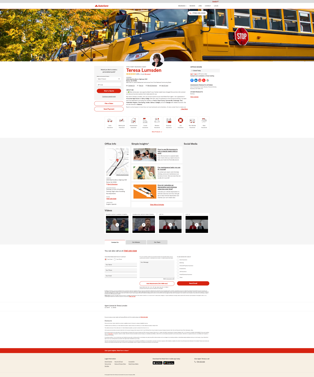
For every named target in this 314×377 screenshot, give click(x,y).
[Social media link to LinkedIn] (196, 80)
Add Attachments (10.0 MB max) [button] (157, 283)
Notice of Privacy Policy (120, 364)
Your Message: (145, 262)
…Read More (184, 109)
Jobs (200, 6)
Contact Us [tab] (114, 242)
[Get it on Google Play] (168, 362)
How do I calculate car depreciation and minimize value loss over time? (167, 187)
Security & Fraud (119, 361)
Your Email (109, 259)
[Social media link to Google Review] (207, 80)
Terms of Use (108, 364)
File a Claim (109, 103)
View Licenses (194, 96)
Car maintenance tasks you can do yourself (169, 168)
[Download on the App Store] (157, 362)
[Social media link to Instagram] (199, 80)
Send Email (193, 283)
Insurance (181, 6)
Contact (208, 6)
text (195, 74)
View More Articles (157, 204)
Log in (216, 6)
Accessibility (132, 361)
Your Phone (119, 259)
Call (191, 74)
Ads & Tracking (108, 361)
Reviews (192, 6)
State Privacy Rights (133, 364)
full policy (111, 333)
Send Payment (109, 109)
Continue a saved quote (109, 96)
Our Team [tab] (157, 242)
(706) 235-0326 (111, 198)
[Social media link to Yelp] (203, 80)
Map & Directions (113, 184)
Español (214, 1)
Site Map (107, 366)
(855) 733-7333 (132, 296)
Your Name (109, 264)
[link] (101, 6)
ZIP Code (100, 85)
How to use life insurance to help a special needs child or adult (168, 151)
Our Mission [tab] (136, 242)
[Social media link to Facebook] (192, 80)
